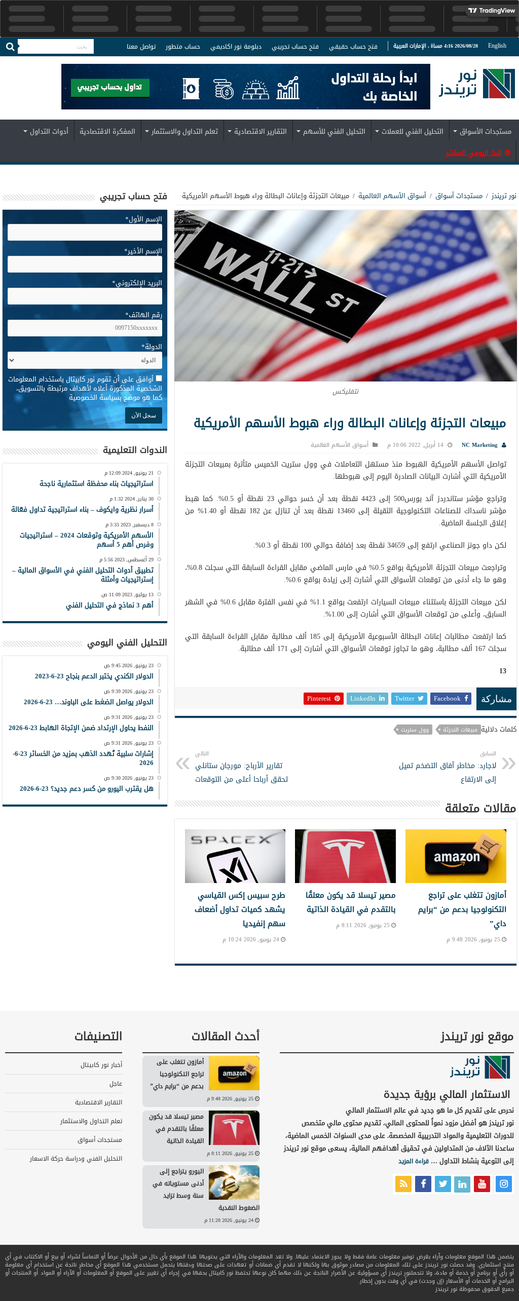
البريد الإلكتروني (137, 283)
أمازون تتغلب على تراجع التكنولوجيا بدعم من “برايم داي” (462, 909)
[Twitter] (38, 62)
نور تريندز (504, 195)
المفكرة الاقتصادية (107, 131)
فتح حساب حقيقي (353, 46)
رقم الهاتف (143, 315)
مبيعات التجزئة (460, 729)
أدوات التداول (49, 131)
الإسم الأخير (143, 251)
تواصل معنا (141, 46)
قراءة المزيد (413, 1161)
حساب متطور (183, 46)
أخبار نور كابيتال (101, 1064)
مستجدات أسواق (459, 195)
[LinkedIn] (28, 62)
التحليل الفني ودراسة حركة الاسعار (76, 1158)
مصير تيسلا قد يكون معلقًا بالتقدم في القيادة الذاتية (351, 902)
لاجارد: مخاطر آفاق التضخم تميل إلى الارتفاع (447, 767)
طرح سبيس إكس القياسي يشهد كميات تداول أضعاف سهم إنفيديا (240, 909)
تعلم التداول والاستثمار (185, 131)
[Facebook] (48, 62)
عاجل (115, 1083)
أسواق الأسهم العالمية (392, 195)
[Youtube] (18, 62)
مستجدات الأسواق (485, 131)
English (497, 45)
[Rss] (56, 62)
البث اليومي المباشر (474, 152)
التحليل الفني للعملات (412, 131)
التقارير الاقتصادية (260, 131)
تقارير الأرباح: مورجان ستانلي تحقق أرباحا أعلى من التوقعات (241, 767)
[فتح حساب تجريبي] (245, 88)
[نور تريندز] (477, 89)
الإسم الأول (143, 219)
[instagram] (8, 62)
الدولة (151, 346)
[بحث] (10, 46)
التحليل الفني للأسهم (334, 131)
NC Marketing (480, 445)
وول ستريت (415, 729)
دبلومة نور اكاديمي (236, 46)
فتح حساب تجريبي (295, 46)
